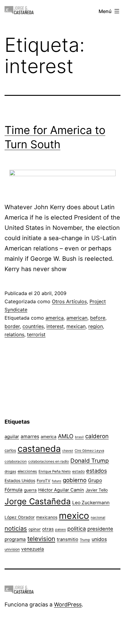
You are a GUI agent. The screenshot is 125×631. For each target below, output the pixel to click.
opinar (35, 529)
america (55, 318)
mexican (76, 326)
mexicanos (46, 517)
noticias (16, 528)
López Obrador (20, 517)
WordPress (68, 604)
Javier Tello (97, 490)
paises (60, 529)
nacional (98, 517)
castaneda (39, 448)
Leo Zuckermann (91, 502)
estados (96, 470)
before (97, 318)
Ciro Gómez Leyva (89, 450)
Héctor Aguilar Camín (61, 490)
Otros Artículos (69, 301)
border (12, 326)
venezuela (32, 549)
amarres (30, 436)
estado (78, 471)
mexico (74, 515)
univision (12, 549)
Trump (85, 540)
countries (33, 326)
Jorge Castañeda (38, 501)
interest (55, 326)
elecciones (27, 471)
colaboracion (16, 461)
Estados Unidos (20, 480)
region (95, 326)
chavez (67, 450)
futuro (56, 481)
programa (15, 539)
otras (48, 529)
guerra (30, 490)
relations (14, 334)
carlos (10, 450)
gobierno (74, 480)
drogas (10, 471)
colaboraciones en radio (48, 461)
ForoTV (43, 480)
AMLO (65, 436)
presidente (100, 529)
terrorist (36, 334)
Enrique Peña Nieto (55, 471)
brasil (79, 437)
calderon (97, 436)
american (76, 318)
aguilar (12, 436)
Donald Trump (89, 460)
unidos (99, 539)
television (41, 538)
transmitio (67, 539)
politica (76, 528)
